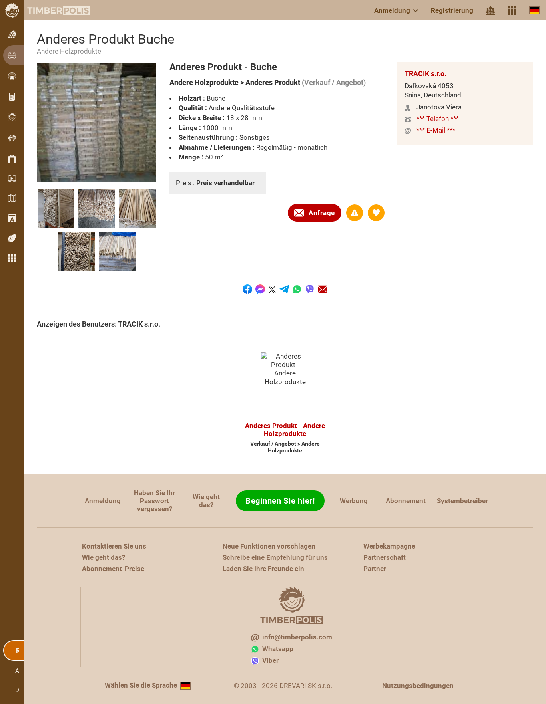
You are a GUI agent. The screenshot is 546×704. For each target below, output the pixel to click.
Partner (374, 569)
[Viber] (310, 289)
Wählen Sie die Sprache (141, 685)
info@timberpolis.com (297, 637)
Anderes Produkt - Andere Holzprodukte (285, 430)
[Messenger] (260, 289)
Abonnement (406, 501)
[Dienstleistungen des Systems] (512, 10)
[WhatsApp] (297, 289)
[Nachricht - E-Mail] (322, 289)
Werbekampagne (389, 546)
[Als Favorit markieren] (376, 212)
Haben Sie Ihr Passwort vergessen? (154, 501)
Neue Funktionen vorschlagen (269, 546)
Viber (270, 660)
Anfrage (322, 213)
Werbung (354, 501)
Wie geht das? (206, 501)
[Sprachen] (534, 10)
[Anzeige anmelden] (354, 212)
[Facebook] (247, 289)
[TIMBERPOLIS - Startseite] (52, 10)
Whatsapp (277, 649)
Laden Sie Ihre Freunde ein (263, 569)
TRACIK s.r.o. (425, 73)
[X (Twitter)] (272, 289)
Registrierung (452, 10)
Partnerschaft (384, 557)
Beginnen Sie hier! (280, 501)
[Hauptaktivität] (490, 10)
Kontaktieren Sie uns (114, 546)
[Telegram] (284, 289)
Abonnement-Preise (113, 569)
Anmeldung (392, 10)
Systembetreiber (462, 501)
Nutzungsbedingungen (418, 686)
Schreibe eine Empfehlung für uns (275, 557)
